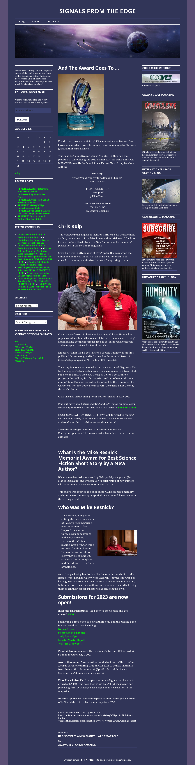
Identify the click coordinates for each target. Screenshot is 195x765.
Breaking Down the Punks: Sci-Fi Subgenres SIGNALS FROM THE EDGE (34, 270)
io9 (16, 341)
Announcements (76, 715)
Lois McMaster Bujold (71, 639)
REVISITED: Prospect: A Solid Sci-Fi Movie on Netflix (35, 201)
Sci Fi (121, 715)
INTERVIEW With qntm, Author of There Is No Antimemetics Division (34, 287)
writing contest (128, 721)
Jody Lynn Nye (67, 636)
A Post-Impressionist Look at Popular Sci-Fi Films (33, 274)
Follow (22, 119)
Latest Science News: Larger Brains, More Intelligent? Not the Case (34, 251)
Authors (89, 715)
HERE (71, 614)
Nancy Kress (66, 628)
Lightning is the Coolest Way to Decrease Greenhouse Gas (33, 241)
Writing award (112, 721)
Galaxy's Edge (110, 715)
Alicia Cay (95, 712)
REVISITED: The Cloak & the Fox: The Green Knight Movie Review (34, 212)
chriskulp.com (127, 407)
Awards (98, 715)
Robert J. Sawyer (23, 352)
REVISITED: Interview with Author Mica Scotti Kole (32, 217)
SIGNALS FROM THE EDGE (97, 11)
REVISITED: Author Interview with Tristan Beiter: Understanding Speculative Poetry (33, 193)
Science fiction (87, 721)
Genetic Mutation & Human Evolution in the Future (31, 236)
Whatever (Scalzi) (24, 347)
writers (100, 721)
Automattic (124, 760)
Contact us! (53, 21)
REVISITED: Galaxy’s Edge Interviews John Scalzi (31, 206)
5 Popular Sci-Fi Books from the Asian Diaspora (33, 263)
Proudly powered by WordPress (80, 760)
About (35, 21)
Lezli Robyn (21, 355)
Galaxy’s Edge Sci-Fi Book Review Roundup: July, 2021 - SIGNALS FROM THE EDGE (35, 281)
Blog (22, 21)
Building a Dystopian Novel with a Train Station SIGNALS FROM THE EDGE (35, 259)
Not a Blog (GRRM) (24, 350)
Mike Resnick (72, 721)
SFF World (20, 344)
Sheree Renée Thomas (71, 632)
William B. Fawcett (70, 643)
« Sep (18, 173)
